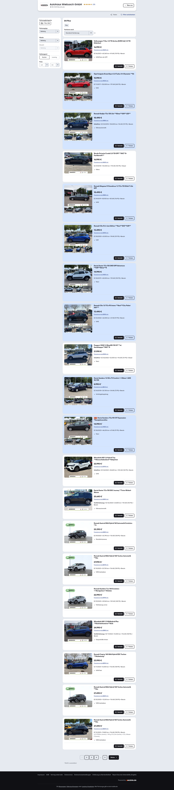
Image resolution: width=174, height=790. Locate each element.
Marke (41, 37)
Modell (41, 45)
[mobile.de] (131, 780)
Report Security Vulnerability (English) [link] (124, 775)
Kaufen (44, 57)
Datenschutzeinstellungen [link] (82, 775)
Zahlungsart (43, 54)
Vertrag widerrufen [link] (57, 775)
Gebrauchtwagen (72, 786)
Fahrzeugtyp (43, 28)
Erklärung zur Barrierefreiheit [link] (102, 775)
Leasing (54, 57)
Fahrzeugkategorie (45, 20)
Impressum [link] (41, 775)
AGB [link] (47, 775)
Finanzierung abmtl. (101, 50)
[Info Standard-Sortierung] (95, 33)
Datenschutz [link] (68, 775)
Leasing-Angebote (88, 786)
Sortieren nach (69, 29)
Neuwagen (62, 786)
